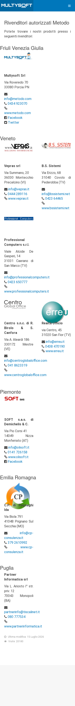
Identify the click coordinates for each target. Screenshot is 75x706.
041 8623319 (17, 365)
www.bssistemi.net (55, 208)
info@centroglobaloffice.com (25, 361)
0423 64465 (54, 198)
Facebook (15, 118)
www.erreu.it (55, 351)
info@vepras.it (18, 189)
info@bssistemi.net (56, 194)
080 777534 (16, 617)
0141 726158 (17, 452)
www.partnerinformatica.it (23, 626)
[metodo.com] (16, 5)
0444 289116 (17, 194)
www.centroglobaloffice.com (25, 375)
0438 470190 (55, 346)
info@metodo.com (17, 99)
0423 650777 (17, 282)
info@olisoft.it (18, 447)
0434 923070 (17, 104)
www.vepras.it (18, 198)
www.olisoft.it (18, 457)
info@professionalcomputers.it (27, 277)
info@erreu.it (55, 342)
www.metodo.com (17, 113)
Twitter (13, 122)
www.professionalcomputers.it (26, 291)
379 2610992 (17, 543)
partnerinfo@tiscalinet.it (22, 612)
